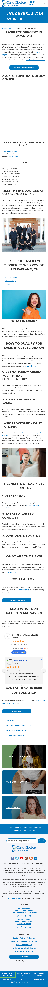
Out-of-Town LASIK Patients (16, 735)
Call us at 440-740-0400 (14, 898)
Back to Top (24, 957)
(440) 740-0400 (24, 916)
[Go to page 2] (24, 685)
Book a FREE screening (24, 68)
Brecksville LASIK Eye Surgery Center (19, 725)
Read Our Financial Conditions (24, 941)
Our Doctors (28, 827)
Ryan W (17, 660)
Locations (11, 29)
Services (9, 827)
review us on (18, 652)
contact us (10, 896)
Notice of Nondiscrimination (24, 948)
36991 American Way (9, 151)
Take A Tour (10, 720)
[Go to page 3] (26, 685)
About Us (18, 827)
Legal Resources (29, 830)
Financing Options (17, 600)
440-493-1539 (13, 156)
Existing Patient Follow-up (24, 938)
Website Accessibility (24, 951)
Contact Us (17, 830)
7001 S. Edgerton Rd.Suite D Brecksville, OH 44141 (24, 910)
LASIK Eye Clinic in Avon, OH (16, 730)
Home (4, 29)
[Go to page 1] (23, 685)
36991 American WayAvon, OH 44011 (24, 921)
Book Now (17, 711)
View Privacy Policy (24, 945)
